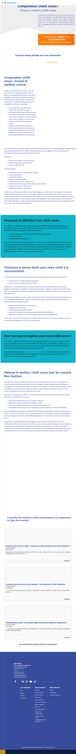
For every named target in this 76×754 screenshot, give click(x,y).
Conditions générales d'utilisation (40, 720)
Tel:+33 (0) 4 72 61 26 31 (19, 674)
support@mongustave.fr (20, 675)
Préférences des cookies (39, 716)
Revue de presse (39, 695)
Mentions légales (39, 704)
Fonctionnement (39, 692)
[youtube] (31, 682)
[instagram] (26, 682)
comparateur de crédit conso (21, 91)
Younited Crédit (27, 194)
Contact (52, 690)
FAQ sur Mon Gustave (40, 702)
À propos (37, 690)
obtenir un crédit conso (33, 352)
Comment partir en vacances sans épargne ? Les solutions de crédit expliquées (35, 584)
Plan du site (41, 747)
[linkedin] (23, 682)
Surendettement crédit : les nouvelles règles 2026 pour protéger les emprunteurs (36, 623)
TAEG (70, 344)
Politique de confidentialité (38, 712)
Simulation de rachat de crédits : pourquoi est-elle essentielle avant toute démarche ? (38, 546)
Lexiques (22, 695)
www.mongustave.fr (19, 672)
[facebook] (15, 682)
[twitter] (19, 682)
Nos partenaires (39, 699)
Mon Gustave (18, 663)
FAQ (21, 690)
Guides (22, 693)
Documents (23, 698)
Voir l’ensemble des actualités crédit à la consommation (38, 644)
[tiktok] (35, 682)
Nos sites (37, 707)
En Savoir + (67, 561)
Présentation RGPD (40, 709)
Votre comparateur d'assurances (22, 665)
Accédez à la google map (20, 677)
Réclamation (53, 692)
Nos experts (38, 697)
